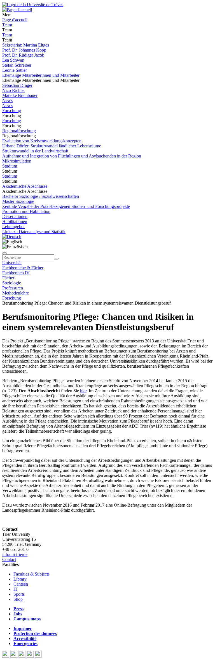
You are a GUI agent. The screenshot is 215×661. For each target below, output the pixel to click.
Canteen (20, 584)
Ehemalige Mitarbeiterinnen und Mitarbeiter (41, 75)
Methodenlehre (15, 293)
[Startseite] (32, 4)
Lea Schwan (13, 60)
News (7, 100)
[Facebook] (6, 656)
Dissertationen (14, 216)
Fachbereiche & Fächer (22, 267)
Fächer (8, 277)
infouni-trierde (14, 554)
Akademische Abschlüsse (24, 186)
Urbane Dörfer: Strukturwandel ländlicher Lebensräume (51, 145)
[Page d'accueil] (17, 9)
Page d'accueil (14, 19)
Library (20, 579)
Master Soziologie (18, 201)
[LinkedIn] (38, 656)
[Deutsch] (11, 236)
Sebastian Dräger (17, 85)
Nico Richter (13, 90)
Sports (19, 594)
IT (15, 589)
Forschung (11, 110)
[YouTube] (22, 656)
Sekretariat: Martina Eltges (25, 45)
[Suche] (4, 253)
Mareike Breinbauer (20, 95)
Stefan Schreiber (16, 65)
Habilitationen (14, 221)
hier (83, 390)
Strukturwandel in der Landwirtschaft (35, 151)
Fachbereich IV (16, 272)
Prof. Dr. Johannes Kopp (24, 50)
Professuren (12, 288)
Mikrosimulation (16, 161)
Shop (18, 599)
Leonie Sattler (14, 70)
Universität (12, 262)
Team (7, 24)
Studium (9, 166)
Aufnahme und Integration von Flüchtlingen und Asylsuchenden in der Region (71, 156)
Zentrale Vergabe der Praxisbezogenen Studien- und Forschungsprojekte (66, 206)
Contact (9, 559)
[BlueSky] (14, 656)
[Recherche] (56, 258)
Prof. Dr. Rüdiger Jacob (23, 55)
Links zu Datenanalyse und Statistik (34, 231)
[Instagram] (31, 656)
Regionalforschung (19, 130)
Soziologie (11, 282)
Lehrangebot (13, 226)
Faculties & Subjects (31, 574)
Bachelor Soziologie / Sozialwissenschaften (40, 196)
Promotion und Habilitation (26, 211)
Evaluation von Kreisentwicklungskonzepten (41, 140)
